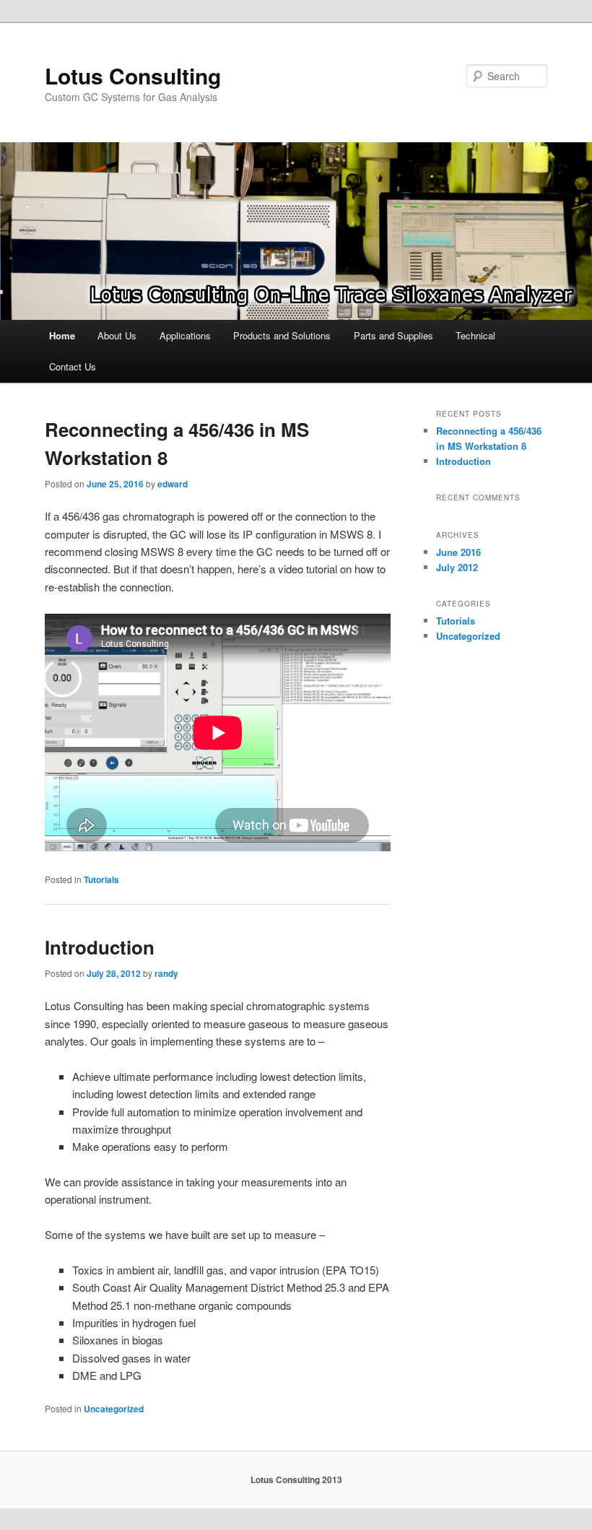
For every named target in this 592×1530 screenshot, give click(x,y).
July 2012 (457, 567)
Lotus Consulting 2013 (296, 1479)
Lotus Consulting (133, 75)
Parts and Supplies (393, 335)
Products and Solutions (282, 335)
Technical (475, 335)
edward (172, 483)
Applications (185, 335)
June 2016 (458, 552)
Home (62, 335)
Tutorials (101, 879)
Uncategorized (114, 1408)
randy (166, 973)
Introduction (99, 947)
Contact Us (72, 366)
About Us (116, 335)
